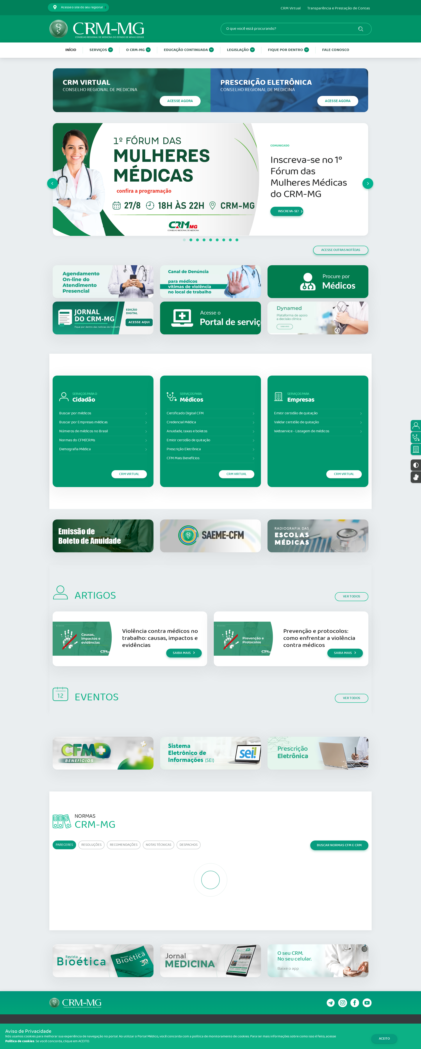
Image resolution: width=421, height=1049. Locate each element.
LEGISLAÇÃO (238, 50)
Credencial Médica (181, 422)
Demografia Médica (75, 449)
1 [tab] (184, 240)
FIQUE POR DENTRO (285, 50)
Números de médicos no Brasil (83, 431)
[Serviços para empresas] (416, 449)
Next (362, 179)
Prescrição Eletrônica (184, 449)
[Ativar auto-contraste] (416, 465)
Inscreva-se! (288, 211)
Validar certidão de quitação (296, 422)
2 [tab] (191, 240)
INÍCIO (70, 50)
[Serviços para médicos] (416, 437)
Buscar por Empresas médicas (83, 422)
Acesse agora (180, 101)
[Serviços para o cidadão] (416, 425)
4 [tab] (204, 240)
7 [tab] (223, 240)
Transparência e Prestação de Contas (338, 8)
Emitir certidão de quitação (188, 440)
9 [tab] (237, 240)
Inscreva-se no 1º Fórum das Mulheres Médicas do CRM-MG (308, 177)
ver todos (351, 596)
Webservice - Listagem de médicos (301, 431)
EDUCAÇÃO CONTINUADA (186, 50)
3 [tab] (197, 240)
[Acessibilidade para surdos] (416, 477)
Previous (47, 179)
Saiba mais (182, 653)
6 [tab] (217, 240)
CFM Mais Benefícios (183, 458)
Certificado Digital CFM (185, 413)
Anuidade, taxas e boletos (187, 431)
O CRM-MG (135, 50)
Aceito (384, 1038)
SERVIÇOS (98, 50)
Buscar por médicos (75, 413)
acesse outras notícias (340, 250)
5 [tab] (210, 240)
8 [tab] (230, 240)
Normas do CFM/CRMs (77, 440)
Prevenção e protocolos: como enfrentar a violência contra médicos (319, 638)
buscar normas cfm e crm (339, 845)
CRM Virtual (291, 8)
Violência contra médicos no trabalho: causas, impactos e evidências (160, 638)
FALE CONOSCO (335, 50)
